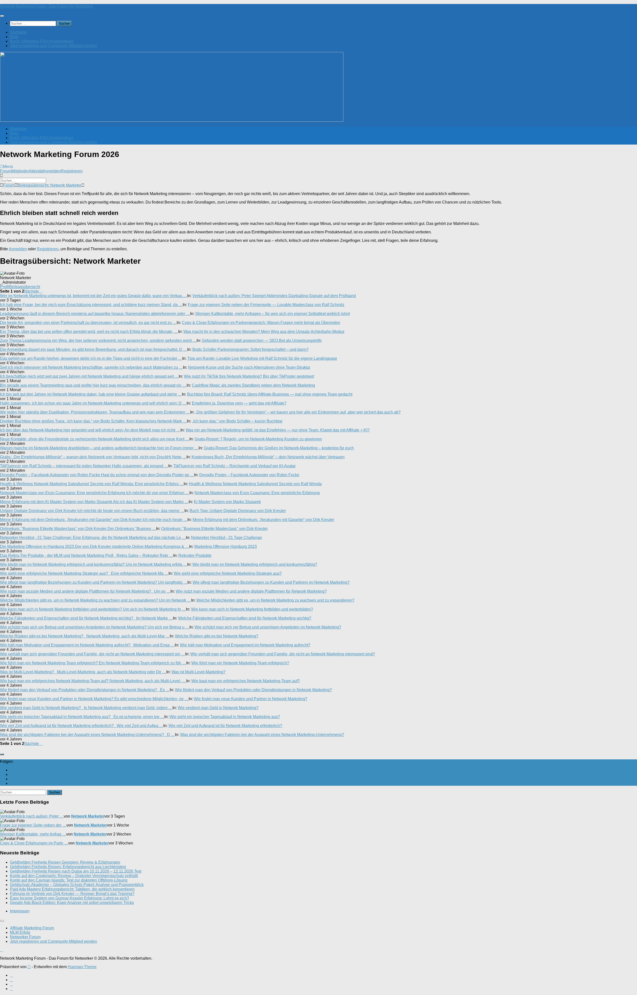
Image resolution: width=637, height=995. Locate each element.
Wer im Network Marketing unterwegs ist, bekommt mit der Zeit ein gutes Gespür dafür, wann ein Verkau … (93, 296)
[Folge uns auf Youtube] (11, 770)
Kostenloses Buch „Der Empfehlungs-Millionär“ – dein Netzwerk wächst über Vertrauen (268, 457)
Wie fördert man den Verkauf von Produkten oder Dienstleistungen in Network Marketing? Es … (85, 690)
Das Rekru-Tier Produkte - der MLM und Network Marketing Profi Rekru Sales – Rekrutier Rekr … (86, 555)
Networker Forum (25, 937)
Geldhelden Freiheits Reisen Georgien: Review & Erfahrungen (65, 862)
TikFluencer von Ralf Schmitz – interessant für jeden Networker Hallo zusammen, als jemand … (84, 466)
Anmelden (52, 171)
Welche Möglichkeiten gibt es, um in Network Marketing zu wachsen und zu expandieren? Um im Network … (95, 600)
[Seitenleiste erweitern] (2, 754)
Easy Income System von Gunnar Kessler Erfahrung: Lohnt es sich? (69, 898)
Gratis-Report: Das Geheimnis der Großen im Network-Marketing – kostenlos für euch (279, 448)
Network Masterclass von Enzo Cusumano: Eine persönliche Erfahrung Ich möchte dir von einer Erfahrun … (94, 493)
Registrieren (72, 171)
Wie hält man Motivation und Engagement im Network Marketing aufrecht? (245, 645)
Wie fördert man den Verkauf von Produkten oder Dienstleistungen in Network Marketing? (253, 690)
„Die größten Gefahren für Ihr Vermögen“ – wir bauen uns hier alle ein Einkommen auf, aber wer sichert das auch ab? (298, 412)
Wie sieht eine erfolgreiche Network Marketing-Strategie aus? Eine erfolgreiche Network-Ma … (84, 573)
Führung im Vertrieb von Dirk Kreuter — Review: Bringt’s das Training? (72, 893)
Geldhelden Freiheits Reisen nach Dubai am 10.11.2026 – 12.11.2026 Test (75, 871)
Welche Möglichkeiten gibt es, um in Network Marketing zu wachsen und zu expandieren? (275, 600)
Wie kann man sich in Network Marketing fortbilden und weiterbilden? (252, 609)
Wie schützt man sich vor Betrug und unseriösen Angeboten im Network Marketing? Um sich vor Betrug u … (94, 627)
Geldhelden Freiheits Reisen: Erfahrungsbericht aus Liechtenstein (68, 867)
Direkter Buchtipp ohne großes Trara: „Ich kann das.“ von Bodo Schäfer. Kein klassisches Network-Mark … (93, 421)
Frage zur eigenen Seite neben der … (33, 825)
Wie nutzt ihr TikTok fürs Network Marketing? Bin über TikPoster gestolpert (249, 376)
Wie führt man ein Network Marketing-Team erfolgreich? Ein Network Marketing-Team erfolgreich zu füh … (93, 663)
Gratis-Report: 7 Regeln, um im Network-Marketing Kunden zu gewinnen (258, 439)
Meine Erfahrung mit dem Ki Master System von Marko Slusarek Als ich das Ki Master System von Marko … (94, 502)
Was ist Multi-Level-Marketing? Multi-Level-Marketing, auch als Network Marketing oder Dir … (83, 672)
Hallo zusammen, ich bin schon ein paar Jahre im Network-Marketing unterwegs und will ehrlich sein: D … (93, 403)
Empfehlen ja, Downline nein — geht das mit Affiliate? (239, 403)
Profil (4, 287)
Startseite (18, 32)
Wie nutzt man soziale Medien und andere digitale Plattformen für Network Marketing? (251, 591)
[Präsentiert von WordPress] (29, 967)
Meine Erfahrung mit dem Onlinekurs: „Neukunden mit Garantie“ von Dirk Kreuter (263, 520)
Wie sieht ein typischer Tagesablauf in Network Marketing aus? (224, 717)
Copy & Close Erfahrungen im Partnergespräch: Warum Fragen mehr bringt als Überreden (261, 322)
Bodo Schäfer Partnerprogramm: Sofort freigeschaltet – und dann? (250, 349)
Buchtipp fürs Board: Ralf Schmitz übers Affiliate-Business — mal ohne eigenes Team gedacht (269, 394)
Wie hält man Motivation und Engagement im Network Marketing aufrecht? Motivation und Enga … (87, 645)
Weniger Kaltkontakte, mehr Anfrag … (33, 834)
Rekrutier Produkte (195, 555)
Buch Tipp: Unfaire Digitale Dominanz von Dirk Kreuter (238, 511)
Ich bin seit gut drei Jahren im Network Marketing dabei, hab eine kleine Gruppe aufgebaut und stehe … (91, 394)
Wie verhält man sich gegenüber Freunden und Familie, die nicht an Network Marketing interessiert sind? (282, 654)
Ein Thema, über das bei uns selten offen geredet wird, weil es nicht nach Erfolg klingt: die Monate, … (89, 331)
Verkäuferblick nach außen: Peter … (32, 816)
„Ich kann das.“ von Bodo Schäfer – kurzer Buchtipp (237, 421)
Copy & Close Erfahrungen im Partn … (34, 843)
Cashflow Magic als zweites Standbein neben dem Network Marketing (253, 385)
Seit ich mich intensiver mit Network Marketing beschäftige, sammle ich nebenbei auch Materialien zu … (91, 367)
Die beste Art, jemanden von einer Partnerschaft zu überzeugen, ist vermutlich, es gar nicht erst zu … (88, 322)
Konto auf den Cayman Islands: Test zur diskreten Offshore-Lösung (68, 880)
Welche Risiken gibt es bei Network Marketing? (216, 636)
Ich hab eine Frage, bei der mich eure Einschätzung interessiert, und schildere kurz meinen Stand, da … (91, 305)
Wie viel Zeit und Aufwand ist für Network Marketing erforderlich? (225, 726)
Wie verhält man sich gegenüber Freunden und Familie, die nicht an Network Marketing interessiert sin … (92, 654)
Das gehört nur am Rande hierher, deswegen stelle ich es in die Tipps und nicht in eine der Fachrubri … (91, 358)
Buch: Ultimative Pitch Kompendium (41, 41)
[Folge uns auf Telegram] (11, 783)
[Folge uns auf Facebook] (11, 774)
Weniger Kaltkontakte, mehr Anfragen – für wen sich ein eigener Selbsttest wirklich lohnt (272, 314)
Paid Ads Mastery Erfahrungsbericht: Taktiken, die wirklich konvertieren (72, 889)
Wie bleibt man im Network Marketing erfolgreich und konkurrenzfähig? (254, 564)
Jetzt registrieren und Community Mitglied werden (53, 46)
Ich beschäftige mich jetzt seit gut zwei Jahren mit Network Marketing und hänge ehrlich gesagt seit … (89, 376)
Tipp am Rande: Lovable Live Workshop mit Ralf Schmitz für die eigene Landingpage (262, 358)
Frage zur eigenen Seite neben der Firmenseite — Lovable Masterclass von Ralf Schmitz (266, 305)
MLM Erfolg (20, 932)
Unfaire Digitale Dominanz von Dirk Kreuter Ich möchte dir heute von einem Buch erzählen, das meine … (92, 511)
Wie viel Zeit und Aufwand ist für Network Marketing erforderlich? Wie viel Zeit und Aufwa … (81, 726)
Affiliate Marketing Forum (32, 928)
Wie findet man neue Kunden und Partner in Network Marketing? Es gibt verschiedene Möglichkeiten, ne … (94, 699)
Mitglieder (20, 171)
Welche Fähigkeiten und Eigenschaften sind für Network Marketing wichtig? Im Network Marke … (86, 618)
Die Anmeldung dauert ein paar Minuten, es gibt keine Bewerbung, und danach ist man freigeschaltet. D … (93, 349)
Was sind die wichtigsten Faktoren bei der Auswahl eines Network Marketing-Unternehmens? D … (87, 735)
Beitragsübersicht (24, 287)
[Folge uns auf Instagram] (11, 779)
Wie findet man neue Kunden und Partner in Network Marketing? (250, 699)
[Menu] (2, 16)
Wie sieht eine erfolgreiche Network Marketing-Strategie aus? (228, 573)
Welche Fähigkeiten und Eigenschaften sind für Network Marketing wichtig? (244, 618)
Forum (5, 171)
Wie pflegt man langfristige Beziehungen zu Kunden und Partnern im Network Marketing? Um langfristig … (93, 582)
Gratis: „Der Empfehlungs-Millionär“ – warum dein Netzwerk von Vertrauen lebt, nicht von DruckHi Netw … (93, 457)
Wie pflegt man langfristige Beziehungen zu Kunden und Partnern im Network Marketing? (271, 582)
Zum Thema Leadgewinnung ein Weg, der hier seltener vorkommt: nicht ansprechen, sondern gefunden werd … (98, 340)
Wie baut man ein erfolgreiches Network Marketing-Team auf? (245, 681)
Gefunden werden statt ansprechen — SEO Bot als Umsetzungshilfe (262, 340)
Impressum (19, 911)
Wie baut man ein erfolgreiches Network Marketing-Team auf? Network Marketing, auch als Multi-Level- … (93, 681)
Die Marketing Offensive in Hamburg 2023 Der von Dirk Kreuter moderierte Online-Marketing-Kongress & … (94, 546)
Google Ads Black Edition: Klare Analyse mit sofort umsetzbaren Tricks (72, 902)
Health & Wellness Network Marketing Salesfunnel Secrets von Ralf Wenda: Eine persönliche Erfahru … (92, 484)
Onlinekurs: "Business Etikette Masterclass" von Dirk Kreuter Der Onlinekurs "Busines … (78, 528)
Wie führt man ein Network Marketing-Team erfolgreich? (240, 663)
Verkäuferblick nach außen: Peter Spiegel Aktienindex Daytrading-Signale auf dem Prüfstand (274, 296)
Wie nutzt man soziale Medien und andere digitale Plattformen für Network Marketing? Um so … (85, 591)
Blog (14, 37)
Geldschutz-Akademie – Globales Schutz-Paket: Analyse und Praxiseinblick (77, 885)
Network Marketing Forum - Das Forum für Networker (46, 6)
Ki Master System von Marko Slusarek (227, 502)
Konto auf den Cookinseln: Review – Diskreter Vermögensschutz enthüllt (74, 876)
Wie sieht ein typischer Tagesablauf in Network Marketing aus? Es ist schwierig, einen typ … (82, 717)
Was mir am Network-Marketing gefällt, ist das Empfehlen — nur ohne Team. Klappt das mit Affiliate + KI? (278, 430)
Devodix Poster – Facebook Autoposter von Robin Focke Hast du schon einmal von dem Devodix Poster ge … (97, 475)
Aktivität (36, 171)
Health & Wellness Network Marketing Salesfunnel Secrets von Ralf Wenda (255, 484)
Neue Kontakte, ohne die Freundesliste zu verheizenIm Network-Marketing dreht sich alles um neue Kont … (94, 439)
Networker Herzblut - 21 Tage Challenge (226, 537)
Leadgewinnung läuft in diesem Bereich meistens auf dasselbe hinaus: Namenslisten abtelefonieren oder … (95, 314)
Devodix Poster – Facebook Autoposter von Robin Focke (249, 475)
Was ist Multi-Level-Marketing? (198, 672)
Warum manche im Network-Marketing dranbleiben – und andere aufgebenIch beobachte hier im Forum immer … (99, 448)
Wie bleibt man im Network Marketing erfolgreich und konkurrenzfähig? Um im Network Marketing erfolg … (93, 564)
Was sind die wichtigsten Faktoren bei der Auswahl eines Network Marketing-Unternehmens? (262, 735)
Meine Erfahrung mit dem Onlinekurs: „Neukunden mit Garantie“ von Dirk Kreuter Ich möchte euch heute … (93, 520)
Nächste (32, 291)
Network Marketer (87, 816)
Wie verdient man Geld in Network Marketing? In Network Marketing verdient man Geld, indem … (86, 708)
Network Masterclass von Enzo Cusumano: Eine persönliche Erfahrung (257, 493)
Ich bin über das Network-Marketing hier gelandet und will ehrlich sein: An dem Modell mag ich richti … (90, 430)
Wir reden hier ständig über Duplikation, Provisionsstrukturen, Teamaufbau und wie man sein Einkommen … (95, 412)
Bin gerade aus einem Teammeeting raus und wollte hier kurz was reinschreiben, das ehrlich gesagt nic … (93, 385)
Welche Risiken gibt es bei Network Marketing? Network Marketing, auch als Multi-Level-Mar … (85, 636)
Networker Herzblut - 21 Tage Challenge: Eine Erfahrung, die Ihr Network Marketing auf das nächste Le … (93, 537)
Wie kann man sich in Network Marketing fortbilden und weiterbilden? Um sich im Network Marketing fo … (93, 609)
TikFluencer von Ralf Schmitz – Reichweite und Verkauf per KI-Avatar (234, 466)
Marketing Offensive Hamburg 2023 (225, 546)
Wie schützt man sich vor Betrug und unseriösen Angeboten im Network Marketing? (268, 627)
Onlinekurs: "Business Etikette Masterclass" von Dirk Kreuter (214, 528)
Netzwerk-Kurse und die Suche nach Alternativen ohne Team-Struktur (249, 367)
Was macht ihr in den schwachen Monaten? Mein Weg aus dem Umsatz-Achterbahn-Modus (263, 331)
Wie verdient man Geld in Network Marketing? (218, 708)
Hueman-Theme (82, 967)
